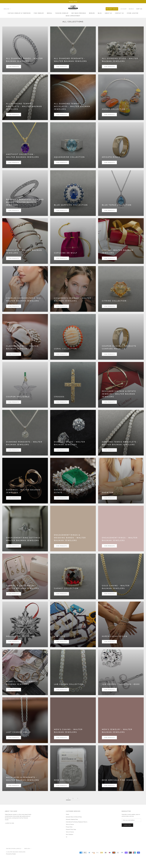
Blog (100, 13)
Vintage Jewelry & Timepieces (19, 13)
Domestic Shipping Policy (72, 819)
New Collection (69, 834)
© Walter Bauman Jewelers (15, 851)
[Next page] (77, 798)
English (6, 8)
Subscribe (127, 825)
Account (124, 8)
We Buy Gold (73, 1)
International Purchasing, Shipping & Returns (76, 822)
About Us (108, 13)
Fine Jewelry (39, 13)
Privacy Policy (69, 827)
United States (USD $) (13, 848)
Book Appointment (73, 15)
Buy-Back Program (79, 13)
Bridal (49, 13)
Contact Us (119, 13)
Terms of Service (70, 824)
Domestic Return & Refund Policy (74, 817)
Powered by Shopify (11, 854)
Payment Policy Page (71, 829)
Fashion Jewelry (61, 13)
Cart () (139, 8)
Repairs (92, 13)
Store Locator (132, 13)
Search (131, 8)
